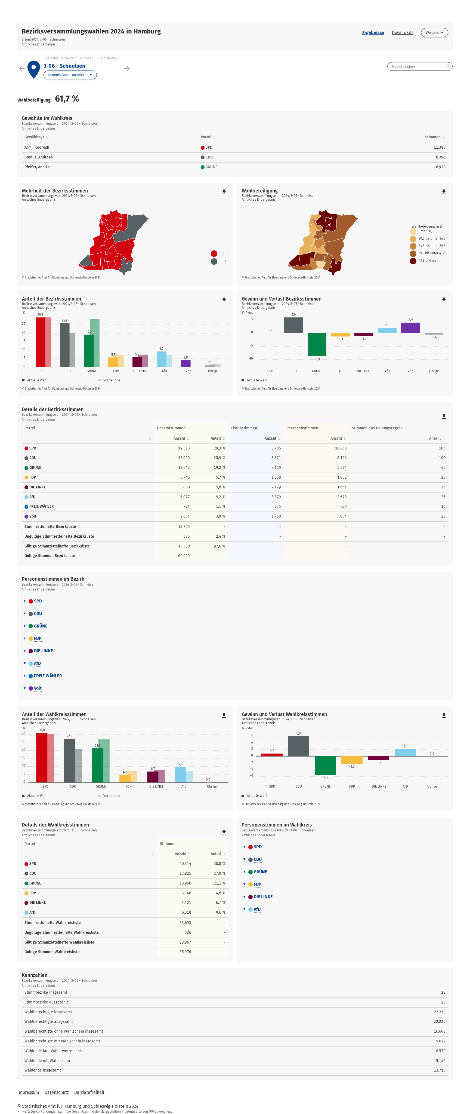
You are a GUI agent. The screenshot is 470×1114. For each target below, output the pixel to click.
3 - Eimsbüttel (107, 58)
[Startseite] (126, 11)
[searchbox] (420, 66)
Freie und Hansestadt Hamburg (68, 58)
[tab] (235, 601)
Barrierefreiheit (89, 1092)
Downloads (402, 32)
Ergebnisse (373, 32)
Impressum (28, 1092)
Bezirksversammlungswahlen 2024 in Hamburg (91, 31)
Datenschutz (57, 1092)
